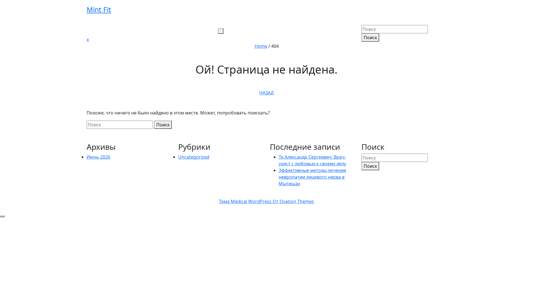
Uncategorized (193, 157)
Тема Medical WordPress (266, 201)
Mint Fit (99, 9)
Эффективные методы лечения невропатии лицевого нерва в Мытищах (312, 177)
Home (261, 46)
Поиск (370, 37)
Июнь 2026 (98, 157)
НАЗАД (266, 93)
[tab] (220, 31)
